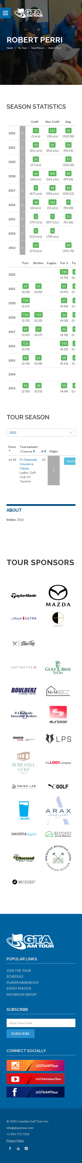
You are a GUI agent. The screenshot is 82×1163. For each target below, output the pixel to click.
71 (36, 130)
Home (10, 47)
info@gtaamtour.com (20, 1128)
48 (52, 188)
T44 (64, 272)
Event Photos (19, 988)
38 (38, 385)
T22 (25, 343)
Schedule (15, 976)
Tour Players (37, 47)
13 (36, 145)
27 (68, 159)
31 (52, 145)
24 (25, 358)
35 (38, 286)
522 (52, 130)
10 (64, 385)
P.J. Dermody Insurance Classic (28, 464)
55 (68, 130)
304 (52, 173)
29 (25, 286)
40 (68, 173)
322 (52, 202)
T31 (38, 315)
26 (64, 315)
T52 (25, 315)
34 (68, 245)
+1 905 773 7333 (18, 1134)
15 (68, 216)
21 (64, 286)
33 (68, 145)
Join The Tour (19, 970)
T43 (64, 343)
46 (36, 173)
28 (64, 358)
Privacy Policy (15, 1140)
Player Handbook (22, 982)
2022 (12, 432)
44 (25, 329)
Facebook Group (22, 994)
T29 (25, 300)
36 (36, 202)
